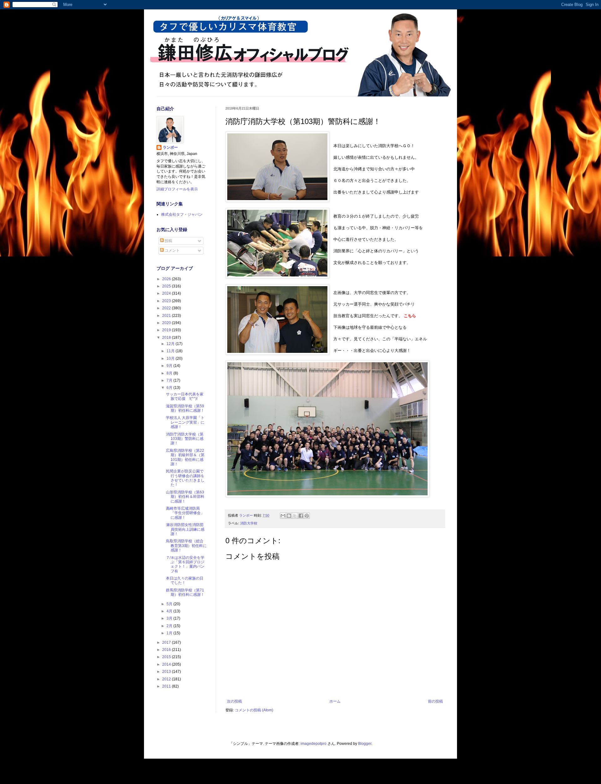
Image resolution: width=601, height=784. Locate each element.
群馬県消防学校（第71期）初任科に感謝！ (185, 592)
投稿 (168, 241)
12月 (171, 344)
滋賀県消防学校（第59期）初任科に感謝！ (185, 408)
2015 (167, 657)
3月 (170, 618)
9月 (170, 366)
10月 (171, 358)
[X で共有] (295, 516)
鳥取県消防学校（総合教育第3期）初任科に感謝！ (186, 545)
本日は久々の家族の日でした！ (184, 580)
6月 (170, 387)
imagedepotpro (313, 743)
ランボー (170, 147)
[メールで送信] (283, 516)
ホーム (335, 701)
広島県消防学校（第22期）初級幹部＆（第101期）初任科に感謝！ (185, 457)
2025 (167, 286)
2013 (167, 671)
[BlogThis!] (289, 516)
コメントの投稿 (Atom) (254, 710)
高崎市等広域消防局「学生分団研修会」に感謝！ (185, 513)
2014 (167, 664)
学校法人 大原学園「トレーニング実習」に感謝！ (185, 422)
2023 (167, 301)
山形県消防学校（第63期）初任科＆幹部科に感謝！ (185, 496)
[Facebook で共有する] (301, 516)
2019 (167, 330)
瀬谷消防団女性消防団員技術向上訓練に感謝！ (185, 529)
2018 (167, 337)
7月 (170, 380)
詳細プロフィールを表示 (177, 189)
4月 (170, 611)
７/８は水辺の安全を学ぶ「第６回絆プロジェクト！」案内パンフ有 (185, 564)
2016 (167, 649)
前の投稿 (435, 701)
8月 (170, 373)
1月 (170, 633)
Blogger (364, 743)
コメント (172, 250)
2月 (170, 626)
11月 (171, 351)
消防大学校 (248, 523)
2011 (167, 686)
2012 (167, 679)
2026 (167, 279)
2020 (167, 323)
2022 (167, 308)
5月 (170, 604)
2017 (167, 642)
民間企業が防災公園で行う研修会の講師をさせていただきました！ (185, 478)
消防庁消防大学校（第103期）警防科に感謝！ (184, 439)
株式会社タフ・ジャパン (182, 214)
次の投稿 (234, 701)
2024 (167, 293)
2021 (167, 315)
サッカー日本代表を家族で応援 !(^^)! (184, 396)
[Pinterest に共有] (307, 516)
